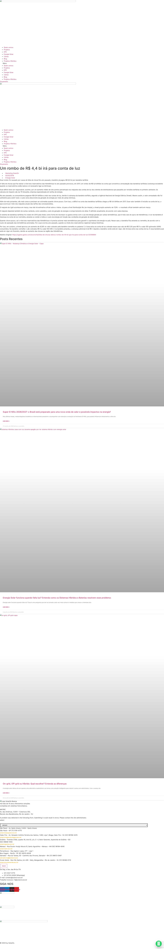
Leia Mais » (6, 421)
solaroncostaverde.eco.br (9, 862)
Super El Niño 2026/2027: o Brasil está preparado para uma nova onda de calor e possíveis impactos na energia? (57, 412)
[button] (82, 63)
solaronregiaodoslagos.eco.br (10, 837)
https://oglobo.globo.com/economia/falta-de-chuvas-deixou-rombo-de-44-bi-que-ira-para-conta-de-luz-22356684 (54, 235)
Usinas (6, 56)
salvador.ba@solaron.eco (9, 858)
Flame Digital (18, 946)
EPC (5, 52)
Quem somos (8, 47)
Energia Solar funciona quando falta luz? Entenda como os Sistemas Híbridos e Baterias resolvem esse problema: (57, 598)
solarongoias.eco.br (7, 844)
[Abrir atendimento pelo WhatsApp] (159, 944)
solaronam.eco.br (6, 849)
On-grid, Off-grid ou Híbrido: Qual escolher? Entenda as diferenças (35, 784)
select (2, 820)
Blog (5, 59)
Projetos (7, 50)
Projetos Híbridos (10, 61)
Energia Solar (8, 54)
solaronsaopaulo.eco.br (8, 833)
